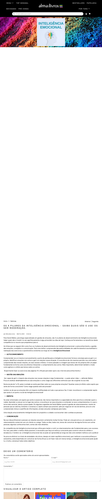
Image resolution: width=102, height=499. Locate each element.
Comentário (8, 466)
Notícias (13, 321)
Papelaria (92, 3)
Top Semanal (22, 3)
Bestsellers (79, 3)
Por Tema (83, 9)
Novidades (11, 9)
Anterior (88, 321)
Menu (8, 3)
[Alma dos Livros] (51, 5)
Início (5, 321)
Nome (6, 458)
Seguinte (95, 321)
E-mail (54, 458)
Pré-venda (24, 9)
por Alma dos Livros (9, 334)
